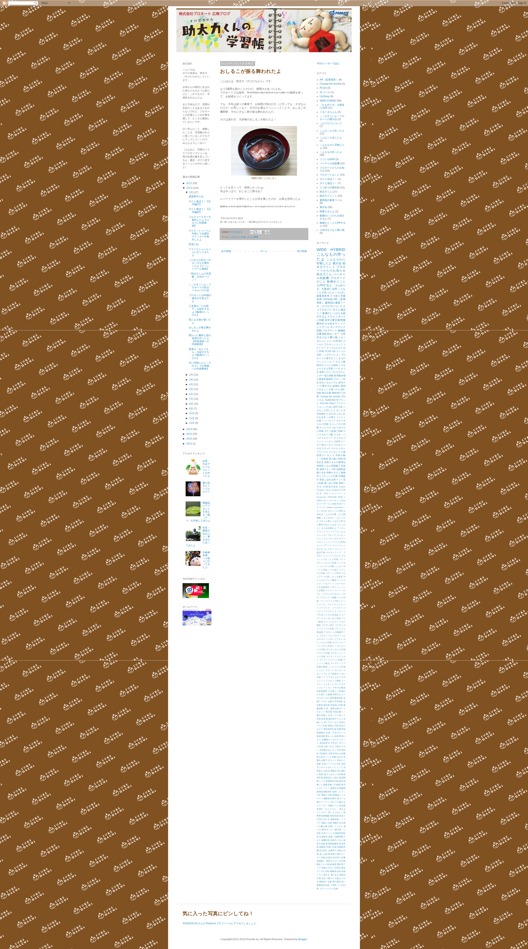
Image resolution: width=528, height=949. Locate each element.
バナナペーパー (333, 590)
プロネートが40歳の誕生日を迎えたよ (200, 298)
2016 (189, 438)
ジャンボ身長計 (334, 341)
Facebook (321, 497)
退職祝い (321, 861)
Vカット (337, 500)
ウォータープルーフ (326, 535)
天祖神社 (323, 753)
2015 (189, 434)
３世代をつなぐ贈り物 (332, 230)
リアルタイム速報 (332, 681)
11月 (192, 418)
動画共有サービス (334, 719)
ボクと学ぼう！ (328, 179)
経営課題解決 (332, 844)
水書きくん (333, 805)
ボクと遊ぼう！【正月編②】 (200, 210)
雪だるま (334, 875)
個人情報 (329, 375)
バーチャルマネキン (331, 594)
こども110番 (330, 514)
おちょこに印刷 (335, 511)
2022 (189, 443)
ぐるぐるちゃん (328, 112)
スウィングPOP (333, 573)
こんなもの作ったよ (331, 152)
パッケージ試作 (332, 441)
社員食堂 (323, 837)
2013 (189, 188)
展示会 (323, 207)
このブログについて (331, 123)
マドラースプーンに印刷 (331, 660)
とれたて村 (337, 521)
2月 (191, 374)
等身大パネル (336, 840)
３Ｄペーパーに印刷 (328, 889)
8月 (191, 403)
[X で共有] (260, 232)
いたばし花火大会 (333, 406)
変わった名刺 (332, 736)
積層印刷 (325, 840)
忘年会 (326, 771)
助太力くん (326, 191)
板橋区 (336, 386)
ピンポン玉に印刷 (332, 618)
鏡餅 (256, 237)
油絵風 (342, 805)
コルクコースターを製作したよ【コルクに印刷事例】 (200, 221)
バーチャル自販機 (329, 163)
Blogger (302, 939)
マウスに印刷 (323, 653)
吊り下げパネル (331, 722)
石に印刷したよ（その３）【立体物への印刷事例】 (200, 365)
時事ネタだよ (327, 211)
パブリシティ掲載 (327, 597)
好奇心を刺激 (339, 753)
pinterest (338, 507)
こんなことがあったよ (241, 237)
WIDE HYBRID (328, 100)
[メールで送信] (252, 232)
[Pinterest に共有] (267, 232)
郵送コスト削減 (324, 864)
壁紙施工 (335, 465)
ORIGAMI (332, 497)
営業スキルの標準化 (334, 462)
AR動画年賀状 (330, 487)
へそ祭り (331, 417)
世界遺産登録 (336, 698)
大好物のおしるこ (327, 750)
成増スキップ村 (327, 469)
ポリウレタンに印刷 (335, 649)
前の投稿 (302, 251)
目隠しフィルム (335, 826)
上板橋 (329, 694)
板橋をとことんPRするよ (331, 283)
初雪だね (194, 244)
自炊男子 (332, 850)
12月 (192, 423)
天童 (330, 753)
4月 (191, 384)
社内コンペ (327, 833)
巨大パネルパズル (328, 382)
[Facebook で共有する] (264, 232)
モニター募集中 (331, 674)
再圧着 (329, 712)
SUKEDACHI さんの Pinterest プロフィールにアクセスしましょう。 (220, 923)
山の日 (340, 757)
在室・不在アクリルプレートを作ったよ (206, 468)
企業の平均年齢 (335, 701)
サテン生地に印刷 (333, 431)
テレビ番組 (331, 580)
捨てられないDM (332, 774)
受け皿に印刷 (336, 458)
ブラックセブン (331, 622)
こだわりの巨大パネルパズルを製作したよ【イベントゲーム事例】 (200, 264)
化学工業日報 (332, 320)
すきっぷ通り (325, 521)
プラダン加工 (328, 625)
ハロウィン (335, 587)
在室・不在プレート (335, 733)
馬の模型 (336, 881)
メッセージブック (325, 670)
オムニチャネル (331, 538)
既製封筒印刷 (332, 781)
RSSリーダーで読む (328, 63)
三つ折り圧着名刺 (329, 187)
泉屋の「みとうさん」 (327, 809)
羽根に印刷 (331, 847)
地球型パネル (323, 465)
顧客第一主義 (325, 881)
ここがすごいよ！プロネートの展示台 (332, 118)
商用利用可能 (330, 729)
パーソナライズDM (329, 601)
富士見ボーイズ (324, 757)
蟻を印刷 (326, 393)
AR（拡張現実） (329, 79)
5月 (191, 389)
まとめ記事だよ (329, 528)
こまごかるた (328, 518)
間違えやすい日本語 (331, 868)
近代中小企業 (339, 857)
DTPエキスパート (334, 493)
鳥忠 (327, 885)
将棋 (334, 757)
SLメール (325, 92)
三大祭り (332, 691)
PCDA (323, 87)
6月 (191, 394)
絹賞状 (322, 847)
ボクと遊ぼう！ (328, 183)
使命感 (326, 705)
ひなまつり (335, 525)
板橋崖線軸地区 (324, 792)
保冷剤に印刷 (336, 705)
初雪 (323, 719)
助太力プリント (328, 195)
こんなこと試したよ (331, 137)
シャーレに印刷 (326, 566)
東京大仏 (327, 386)
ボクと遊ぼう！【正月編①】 (200, 203)
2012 (189, 183)
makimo (330, 507)
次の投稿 (226, 251)
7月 (191, 398)
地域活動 (321, 736)
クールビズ (335, 556)
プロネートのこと (329, 174)
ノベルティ (327, 584)
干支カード (331, 760)
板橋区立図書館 (337, 788)
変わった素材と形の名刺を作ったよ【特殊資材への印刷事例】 (200, 340)
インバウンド (329, 420)
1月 (191, 192)
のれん (326, 525)
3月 (191, 379)
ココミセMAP (327, 159)
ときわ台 (331, 413)
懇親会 (333, 771)
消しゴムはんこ (335, 812)
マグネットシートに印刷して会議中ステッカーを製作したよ (200, 235)
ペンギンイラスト (334, 639)
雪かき (326, 875)
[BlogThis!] (256, 232)
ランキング (334, 452)
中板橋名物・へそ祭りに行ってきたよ (206, 560)
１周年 (333, 885)
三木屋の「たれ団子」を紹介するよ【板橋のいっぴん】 (199, 310)
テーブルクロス (334, 348)
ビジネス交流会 (331, 615)
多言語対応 (324, 743)
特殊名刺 (334, 816)
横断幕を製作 (330, 798)
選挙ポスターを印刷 (335, 861)
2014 (189, 429)
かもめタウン (332, 323)
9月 (191, 408)
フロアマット (329, 330)
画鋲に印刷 (327, 823)
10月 (192, 413)
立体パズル (334, 389)
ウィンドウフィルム (335, 532)
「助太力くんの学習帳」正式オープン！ (200, 276)
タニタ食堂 (337, 577)
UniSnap (325, 96)
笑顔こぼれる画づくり (331, 479)
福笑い (331, 837)
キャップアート (324, 545)
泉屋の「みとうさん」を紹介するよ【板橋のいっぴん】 (199, 353)
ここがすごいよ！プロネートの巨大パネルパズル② (200, 287)
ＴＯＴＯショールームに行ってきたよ (200, 252)
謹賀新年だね (196, 196)
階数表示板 (335, 871)
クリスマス (325, 427)
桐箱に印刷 (327, 795)
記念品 (329, 857)
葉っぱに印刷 (331, 483)
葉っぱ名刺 (324, 854)
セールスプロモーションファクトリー (331, 344)
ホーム (264, 251)
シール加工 (333, 570)
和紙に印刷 (333, 725)
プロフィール (325, 636)
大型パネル (329, 746)
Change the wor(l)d (330, 83)
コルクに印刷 (330, 563)
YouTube (324, 403)
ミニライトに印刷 (336, 667)
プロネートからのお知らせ (331, 268)
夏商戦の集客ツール (331, 200)
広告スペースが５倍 (331, 764)
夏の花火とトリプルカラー (206, 487)
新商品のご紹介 (331, 777)
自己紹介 (323, 850)
